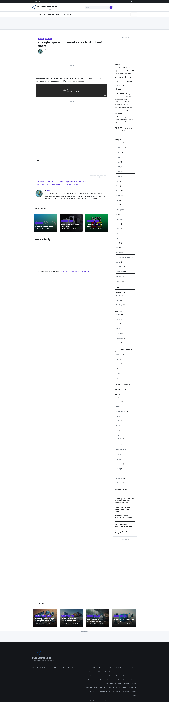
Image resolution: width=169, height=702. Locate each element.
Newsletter (133, 676)
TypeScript (119, 305)
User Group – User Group (114, 691)
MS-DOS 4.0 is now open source (95, 225)
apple (122, 65)
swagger (131, 119)
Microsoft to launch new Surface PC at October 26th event (59, 184)
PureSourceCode (47, 6)
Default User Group (131, 668)
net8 (116, 117)
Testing (118, 252)
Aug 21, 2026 (92, 623)
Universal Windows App (123, 257)
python (122, 119)
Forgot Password (126, 672)
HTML (118, 229)
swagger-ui (117, 122)
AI (116, 397)
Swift (117, 378)
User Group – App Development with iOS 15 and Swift (100, 687)
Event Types (112, 672)
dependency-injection (121, 99)
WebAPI (118, 276)
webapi (126, 124)
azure (117, 74)
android (117, 65)
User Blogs (133, 683)
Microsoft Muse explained (44, 226)
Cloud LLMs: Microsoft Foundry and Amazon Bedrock (122, 509)
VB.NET (118, 262)
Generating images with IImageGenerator (123, 532)
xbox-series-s (129, 131)
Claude (118, 416)
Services (133, 679)
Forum (39, 14)
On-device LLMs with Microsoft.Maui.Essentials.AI (125, 518)
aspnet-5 (118, 70)
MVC (117, 243)
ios (130, 107)
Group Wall (89, 676)
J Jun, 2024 (65, 228)
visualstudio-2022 (118, 124)
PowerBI (118, 459)
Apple (118, 319)
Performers (103, 679)
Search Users (126, 679)
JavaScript (118, 292)
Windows (119, 483)
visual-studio (123, 122)
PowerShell (119, 464)
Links (44, 14)
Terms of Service (100, 700)
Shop (57, 14)
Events (119, 672)
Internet (118, 333)
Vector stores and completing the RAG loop (124, 525)
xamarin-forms (118, 131)
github (116, 107)
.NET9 (118, 176)
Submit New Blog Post (123, 683)
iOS (117, 430)
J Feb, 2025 (39, 228)
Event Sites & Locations (102, 672)
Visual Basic (119, 267)
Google (41, 38)
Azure (118, 195)
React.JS (118, 300)
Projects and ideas (121, 385)
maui (128, 110)
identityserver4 (124, 107)
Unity (117, 473)
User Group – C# (131, 687)
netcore (121, 117)
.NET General (120, 148)
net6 (132, 114)
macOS (123, 111)
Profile (63, 14)
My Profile (126, 676)
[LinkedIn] (123, 1)
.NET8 (118, 171)
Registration (119, 679)
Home (89, 668)
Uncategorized (120, 489)
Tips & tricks (119, 389)
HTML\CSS (119, 354)
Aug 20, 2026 (119, 623)
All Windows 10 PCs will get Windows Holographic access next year (61, 182)
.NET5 (118, 157)
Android (118, 402)
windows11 (130, 128)
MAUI (118, 238)
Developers (119, 210)
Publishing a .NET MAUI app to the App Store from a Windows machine (125, 500)
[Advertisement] (84, 24)
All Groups (95, 668)
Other (118, 343)
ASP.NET (118, 190)
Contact (69, 14)
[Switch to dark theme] (134, 14)
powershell (117, 119)
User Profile (126, 691)
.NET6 (118, 162)
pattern (127, 117)
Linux (117, 435)
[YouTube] (127, 1)
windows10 (120, 127)
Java (117, 359)
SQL (117, 248)
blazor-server (122, 85)
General (118, 224)
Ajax (117, 186)
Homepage (97, 676)
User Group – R (93, 691)
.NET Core (119, 143)
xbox (123, 131)
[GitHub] (111, 1)
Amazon (118, 314)
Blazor (118, 200)
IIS (117, 233)
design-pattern (119, 102)
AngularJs (119, 295)
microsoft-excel (127, 114)
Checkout (116, 668)
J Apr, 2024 (91, 228)
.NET (116, 140)
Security (118, 469)
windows (132, 124)
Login (106, 676)
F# (117, 214)
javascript (117, 111)
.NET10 (118, 152)
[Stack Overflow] (115, 1)
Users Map (133, 691)
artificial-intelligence (122, 67)
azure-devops (125, 74)
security (126, 119)
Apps (117, 324)
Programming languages (124, 349)
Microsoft (48, 38)
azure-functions (119, 77)
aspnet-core (128, 70)
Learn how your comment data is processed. (75, 271)
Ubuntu (120, 438)
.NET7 (118, 167)
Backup (101, 668)
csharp (128, 97)
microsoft (118, 114)
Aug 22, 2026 (40, 623)
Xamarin (118, 281)
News (71, 221)
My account (119, 676)
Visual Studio (120, 271)
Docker (118, 421)
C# (117, 205)
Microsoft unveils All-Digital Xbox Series (70, 225)
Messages (111, 676)
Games (117, 288)
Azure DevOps (120, 411)
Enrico (48, 50)
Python (118, 364)
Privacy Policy (110, 679)
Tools (116, 394)
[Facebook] (135, 1)
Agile (117, 181)
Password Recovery (93, 679)
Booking (106, 668)
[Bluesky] (131, 1)
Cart (111, 668)
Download (51, 14)
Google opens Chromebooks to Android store (70, 44)
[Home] (34, 14)
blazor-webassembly (122, 91)
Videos (134, 695)
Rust (117, 373)
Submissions (112, 683)
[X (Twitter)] (119, 1)
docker (127, 101)
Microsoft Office (121, 449)
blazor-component (124, 81)
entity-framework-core (121, 104)
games (131, 104)
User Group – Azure (120, 687)
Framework (119, 219)
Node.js (118, 454)
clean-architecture (120, 97)
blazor (127, 77)
